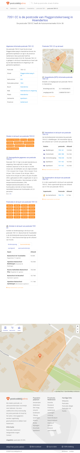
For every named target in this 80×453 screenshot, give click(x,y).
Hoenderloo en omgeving (28, 91)
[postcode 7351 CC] (17, 3)
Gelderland (24, 102)
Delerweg (23, 140)
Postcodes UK (66, 408)
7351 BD (31, 217)
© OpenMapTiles (58, 391)
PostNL (64, 411)
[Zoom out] (77, 329)
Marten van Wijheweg (13, 140)
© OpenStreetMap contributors (71, 391)
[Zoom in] (77, 326)
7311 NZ (61, 162)
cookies (71, 451)
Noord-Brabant (52, 418)
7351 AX (10, 211)
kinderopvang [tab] (12, 244)
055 (21, 79)
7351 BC (31, 214)
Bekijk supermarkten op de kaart (51, 199)
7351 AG (24, 205)
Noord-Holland (52, 420)
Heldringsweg (18, 143)
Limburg (50, 415)
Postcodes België (67, 406)
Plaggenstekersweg (57, 17)
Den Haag (36, 408)
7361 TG (61, 195)
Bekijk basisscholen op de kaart (15, 287)
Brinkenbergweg (19, 145)
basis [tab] (25, 244)
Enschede (36, 428)
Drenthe (50, 402)
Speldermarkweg (28, 143)
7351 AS (10, 214)
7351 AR (24, 217)
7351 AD (9, 208)
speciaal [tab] (24, 248)
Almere (35, 420)
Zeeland (50, 428)
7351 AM (24, 208)
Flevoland (51, 405)
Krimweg (31, 140)
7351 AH (17, 217)
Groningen (36, 418)
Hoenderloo (24, 87)
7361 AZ (61, 150)
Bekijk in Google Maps (49, 96)
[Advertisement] (40, 34)
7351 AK (24, 214)
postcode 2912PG (19, 440)
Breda (35, 423)
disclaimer (65, 451)
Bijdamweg (10, 145)
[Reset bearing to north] (77, 331)
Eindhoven (36, 413)
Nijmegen (36, 425)
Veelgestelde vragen (13, 433)
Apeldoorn (23, 98)
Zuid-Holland (52, 430)
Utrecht (35, 410)
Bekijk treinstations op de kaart (51, 169)
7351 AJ (24, 211)
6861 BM (61, 154)
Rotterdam (36, 405)
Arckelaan (10, 143)
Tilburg (35, 415)
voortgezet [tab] (11, 248)
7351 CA (31, 205)
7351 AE (17, 205)
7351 (22, 83)
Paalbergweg (29, 145)
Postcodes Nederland (13, 430)
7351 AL (32, 208)
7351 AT (31, 211)
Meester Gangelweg (12, 148)
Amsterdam (37, 402)
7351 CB (10, 205)
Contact (8, 435)
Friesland (51, 408)
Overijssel (51, 423)
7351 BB (17, 208)
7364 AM (61, 158)
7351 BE (10, 217)
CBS (10, 194)
